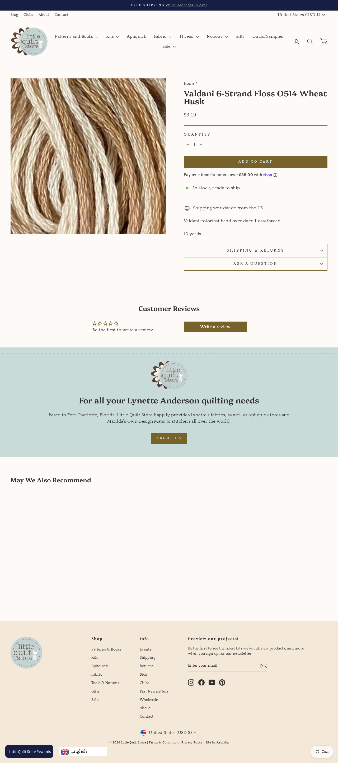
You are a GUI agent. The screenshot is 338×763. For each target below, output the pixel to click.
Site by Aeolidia (217, 742)
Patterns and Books (74, 36)
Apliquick (136, 36)
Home (189, 84)
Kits (110, 36)
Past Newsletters (154, 691)
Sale (167, 46)
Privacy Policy (192, 742)
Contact (61, 15)
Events (146, 649)
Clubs (28, 15)
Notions (215, 36)
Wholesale (149, 700)
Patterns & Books (106, 649)
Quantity (197, 135)
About (44, 15)
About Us (169, 438)
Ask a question (255, 264)
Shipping (147, 658)
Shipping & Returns (255, 250)
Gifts (240, 36)
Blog (14, 15)
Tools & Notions (105, 683)
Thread (187, 36)
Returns (147, 666)
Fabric (160, 36)
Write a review (215, 326)
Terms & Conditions (164, 742)
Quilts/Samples (267, 36)
